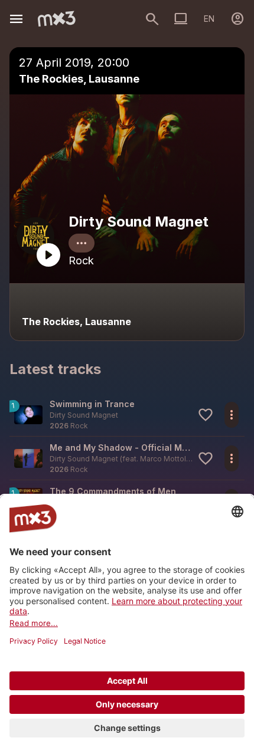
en (209, 19)
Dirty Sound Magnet (139, 221)
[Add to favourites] (206, 415)
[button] (127, 414)
